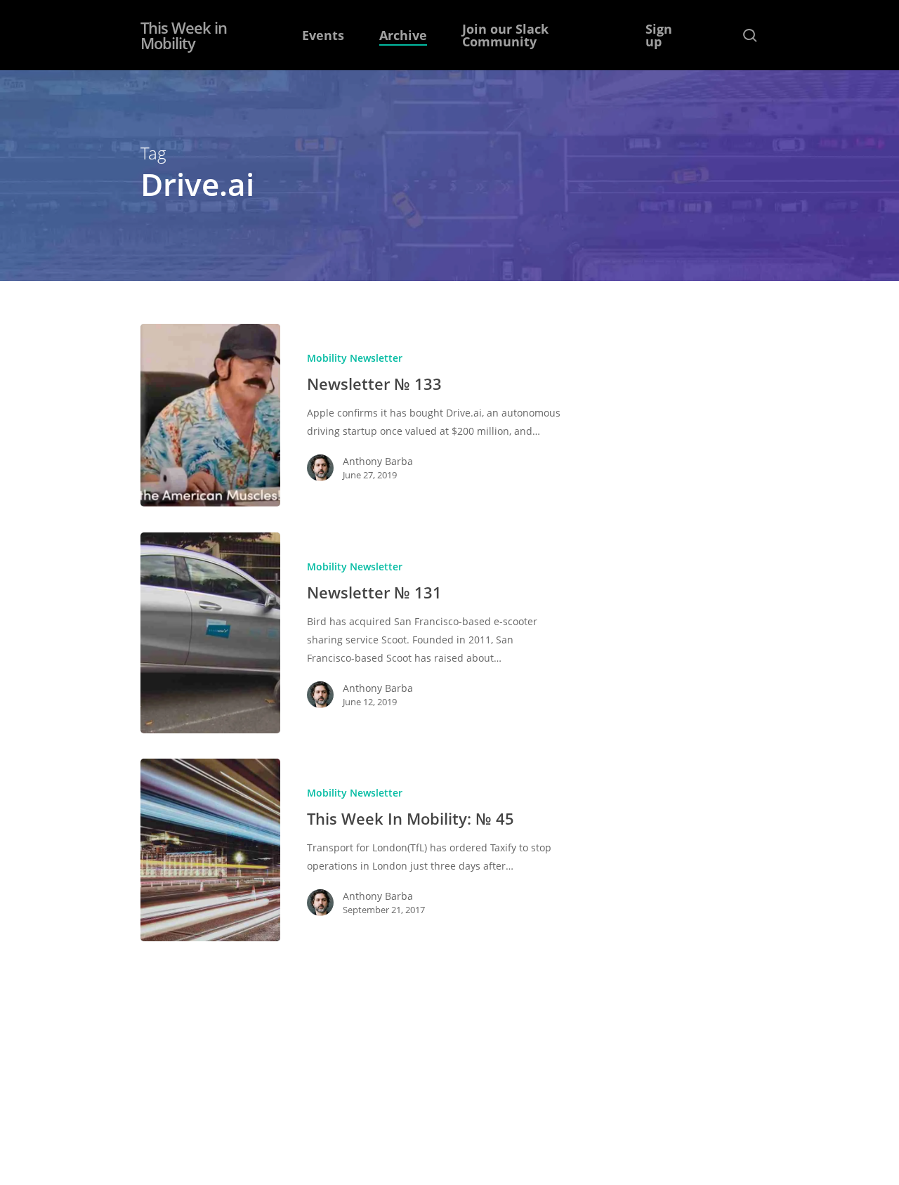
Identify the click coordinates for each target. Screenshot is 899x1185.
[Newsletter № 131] (210, 632)
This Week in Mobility (183, 35)
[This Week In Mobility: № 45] (210, 850)
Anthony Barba (378, 461)
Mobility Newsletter (354, 358)
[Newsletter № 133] (210, 415)
